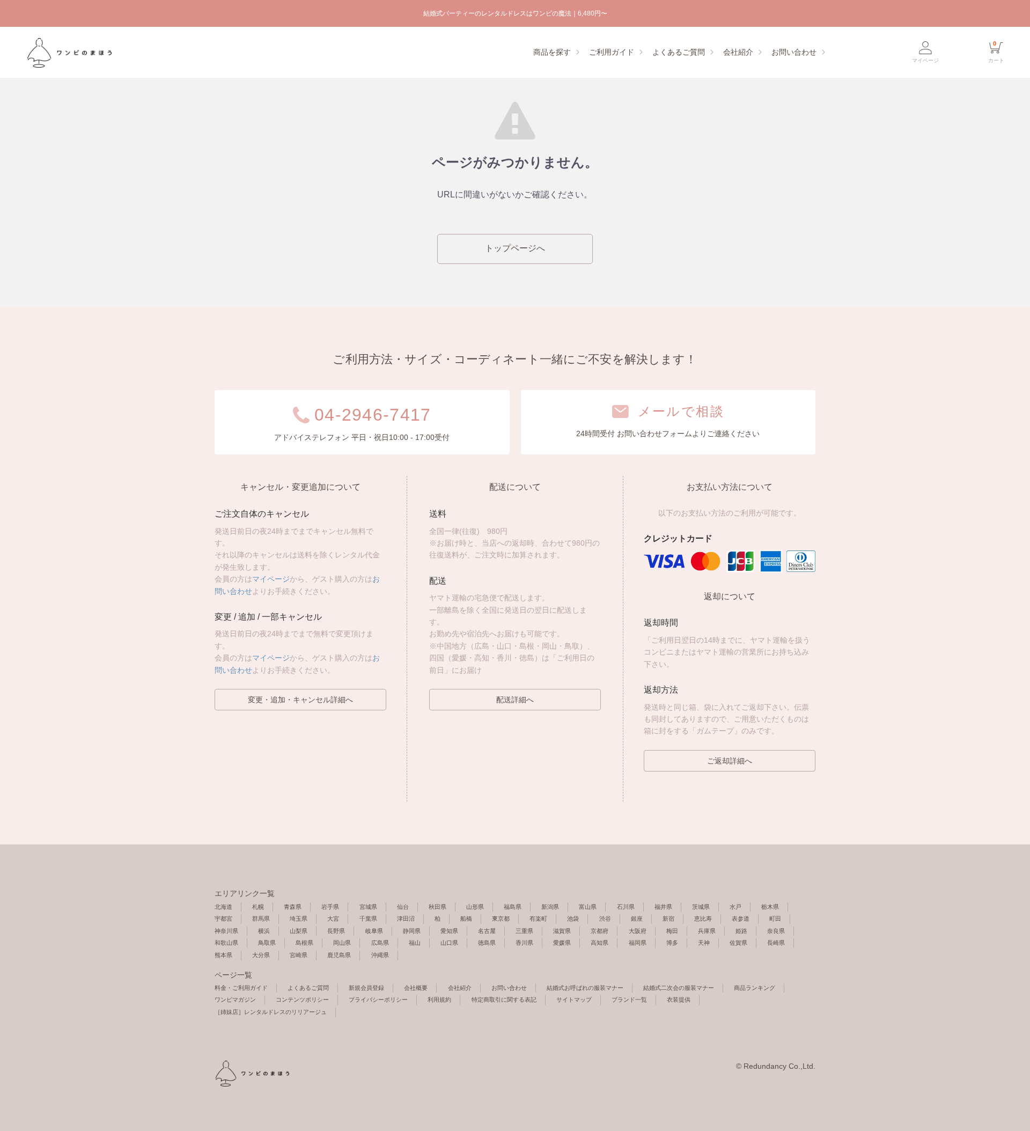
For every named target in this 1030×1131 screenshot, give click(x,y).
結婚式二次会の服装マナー (678, 988)
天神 (704, 942)
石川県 (626, 907)
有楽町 (538, 918)
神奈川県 (226, 931)
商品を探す (552, 52)
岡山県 (342, 942)
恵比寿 (703, 918)
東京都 (501, 918)
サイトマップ (574, 999)
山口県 (449, 942)
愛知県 (449, 931)
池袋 (573, 918)
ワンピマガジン (235, 999)
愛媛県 (562, 942)
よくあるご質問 (678, 52)
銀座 (637, 918)
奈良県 (776, 931)
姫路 (741, 931)
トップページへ (515, 248)
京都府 (599, 931)
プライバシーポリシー (378, 999)
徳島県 (487, 942)
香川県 (524, 942)
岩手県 (330, 907)
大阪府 (637, 931)
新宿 (668, 918)
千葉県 (368, 918)
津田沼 (406, 918)
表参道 (740, 918)
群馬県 (261, 918)
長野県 (336, 931)
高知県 (599, 942)
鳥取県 (267, 942)
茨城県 (701, 907)
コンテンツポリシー (302, 999)
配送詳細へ (515, 699)
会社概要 (416, 988)
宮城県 (368, 907)
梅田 (672, 931)
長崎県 (776, 942)
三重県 (524, 931)
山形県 (475, 907)
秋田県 (437, 907)
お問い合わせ (793, 52)
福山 (415, 942)
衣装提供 (678, 999)
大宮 (333, 918)
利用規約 (439, 999)
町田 (775, 918)
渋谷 (605, 918)
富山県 (588, 907)
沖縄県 (380, 955)
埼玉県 (298, 918)
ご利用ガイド (611, 52)
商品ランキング (754, 988)
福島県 (512, 907)
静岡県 (412, 931)
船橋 (466, 918)
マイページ (271, 579)
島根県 (304, 942)
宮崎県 (298, 955)
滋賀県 (562, 931)
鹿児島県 (339, 955)
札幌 (258, 907)
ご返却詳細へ (729, 761)
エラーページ (69, 53)
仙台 (403, 907)
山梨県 (298, 931)
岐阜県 (374, 931)
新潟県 (550, 907)
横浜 (264, 931)
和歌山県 (226, 942)
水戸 (735, 907)
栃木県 (770, 907)
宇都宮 (223, 918)
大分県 (261, 955)
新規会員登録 (366, 988)
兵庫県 (707, 931)
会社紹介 (738, 52)
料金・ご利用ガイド (241, 988)
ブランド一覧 (629, 999)
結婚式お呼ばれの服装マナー (585, 988)
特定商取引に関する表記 (504, 999)
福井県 (663, 907)
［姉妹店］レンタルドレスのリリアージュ (271, 1012)
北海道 (223, 907)
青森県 (292, 907)
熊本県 (223, 955)
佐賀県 (738, 942)
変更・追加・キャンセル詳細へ (300, 699)
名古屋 (487, 931)
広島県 (380, 942)
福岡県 (637, 942)
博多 (672, 942)
